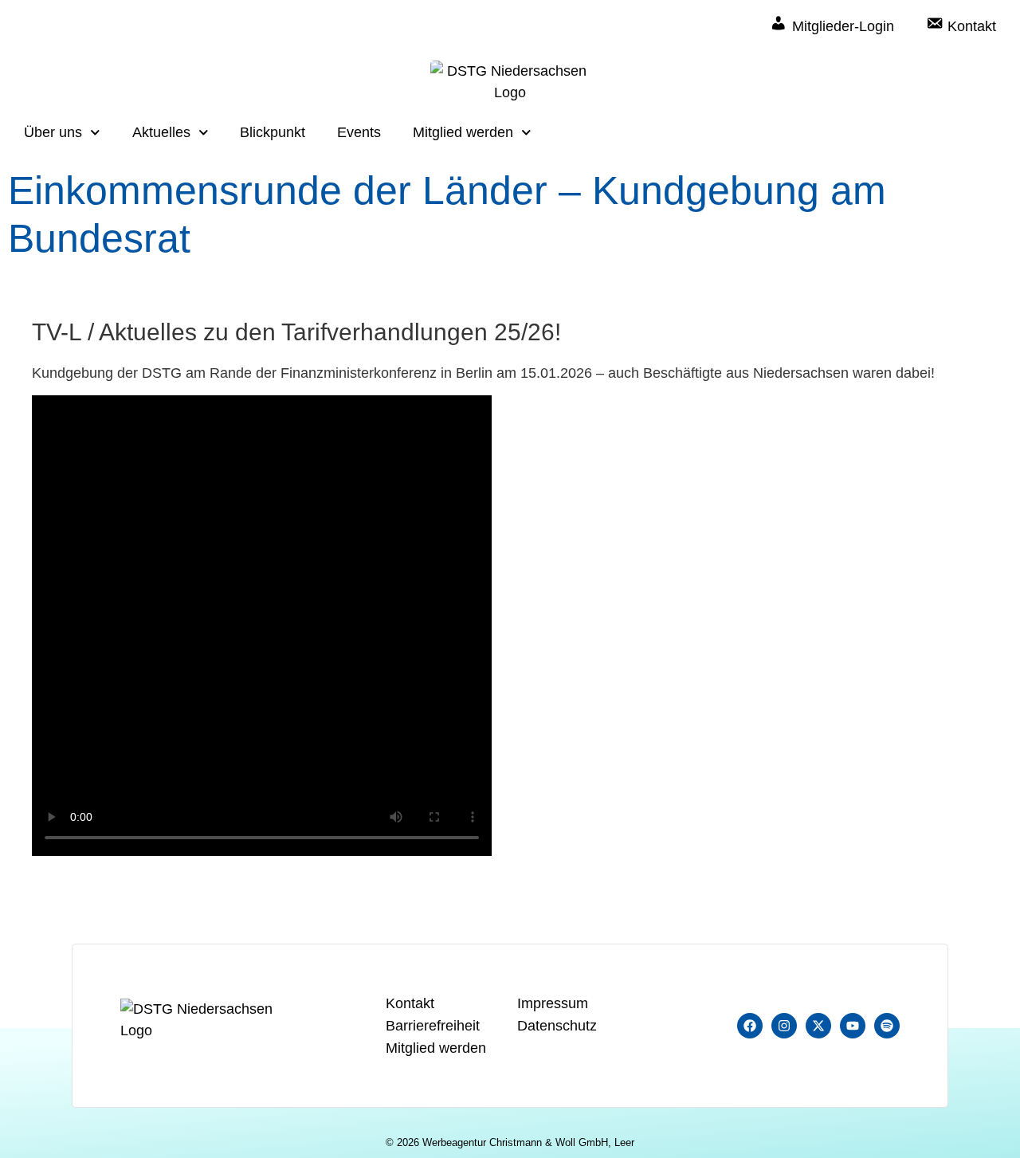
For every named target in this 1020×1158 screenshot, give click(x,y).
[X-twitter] (818, 1025)
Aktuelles (161, 132)
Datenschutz (557, 1026)
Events (359, 132)
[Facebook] (750, 1025)
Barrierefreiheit (433, 1026)
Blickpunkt (272, 132)
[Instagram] (784, 1025)
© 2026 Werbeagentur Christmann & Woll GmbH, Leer (510, 1142)
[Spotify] (887, 1025)
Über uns (53, 132)
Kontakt (410, 1003)
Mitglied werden (463, 132)
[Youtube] (852, 1025)
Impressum (552, 1003)
